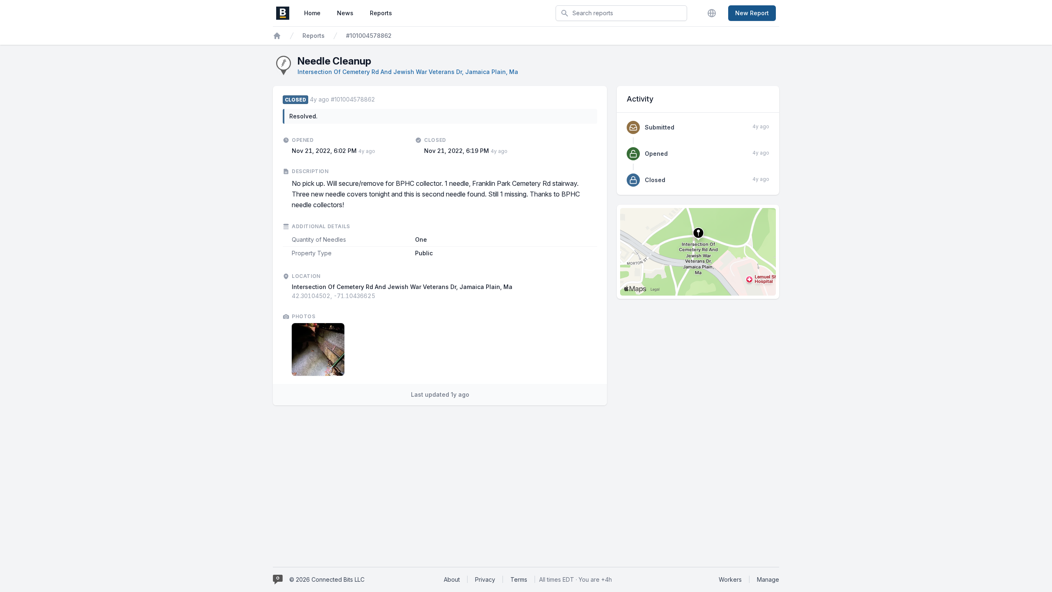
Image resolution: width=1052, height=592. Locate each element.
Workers (730, 579)
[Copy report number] (378, 99)
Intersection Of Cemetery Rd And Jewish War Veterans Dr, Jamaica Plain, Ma (408, 71)
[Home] (277, 36)
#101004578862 (369, 35)
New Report (752, 12)
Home (312, 12)
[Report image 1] (318, 349)
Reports (381, 12)
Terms (518, 579)
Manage (768, 579)
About (452, 579)
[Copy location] (379, 296)
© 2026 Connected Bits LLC (327, 579)
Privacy (485, 579)
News (345, 12)
